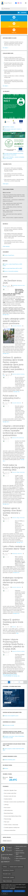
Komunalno (14, 325)
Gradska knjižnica (8, 799)
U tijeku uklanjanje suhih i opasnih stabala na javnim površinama (14, 321)
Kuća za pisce (7, 807)
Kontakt (17, 848)
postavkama (12, 888)
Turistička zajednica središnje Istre (11, 827)
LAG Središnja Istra (8, 810)
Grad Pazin (8, 3)
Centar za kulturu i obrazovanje (11, 824)
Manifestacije (15, 285)
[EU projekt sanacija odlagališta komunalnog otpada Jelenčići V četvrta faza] (14, 154)
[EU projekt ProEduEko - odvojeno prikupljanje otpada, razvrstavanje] (14, 157)
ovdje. (17, 633)
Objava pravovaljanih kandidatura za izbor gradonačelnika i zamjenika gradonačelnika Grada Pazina (13, 82)
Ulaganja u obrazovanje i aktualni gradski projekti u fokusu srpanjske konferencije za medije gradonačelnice (14, 431)
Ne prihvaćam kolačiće (19, 891)
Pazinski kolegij (7, 819)
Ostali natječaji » (6, 246)
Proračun (18, 860)
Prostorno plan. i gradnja (8, 877)
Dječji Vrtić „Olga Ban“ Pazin (10, 790)
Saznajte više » (6, 314)
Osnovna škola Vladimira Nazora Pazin (12, 816)
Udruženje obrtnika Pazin (9, 830)
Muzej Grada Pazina (8, 813)
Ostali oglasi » (6, 183)
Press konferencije (20, 437)
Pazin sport (6, 821)
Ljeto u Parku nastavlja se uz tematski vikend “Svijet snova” (14, 548)
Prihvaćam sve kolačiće (7, 891)
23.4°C (13, 779)
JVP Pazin (6, 804)
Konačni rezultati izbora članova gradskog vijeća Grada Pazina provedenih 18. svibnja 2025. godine (13, 72)
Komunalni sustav (7, 873)
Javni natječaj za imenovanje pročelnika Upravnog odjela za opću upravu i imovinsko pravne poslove (14, 175)
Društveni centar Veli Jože (10, 796)
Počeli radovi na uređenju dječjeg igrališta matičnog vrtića (14, 467)
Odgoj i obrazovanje (21, 472)
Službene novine (19, 850)
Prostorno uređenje (21, 651)
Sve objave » (5, 47)
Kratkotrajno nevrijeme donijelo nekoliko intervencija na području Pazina (13, 581)
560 (19, 682)
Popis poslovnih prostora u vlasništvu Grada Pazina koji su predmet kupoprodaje (14, 180)
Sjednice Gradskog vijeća (20, 853)
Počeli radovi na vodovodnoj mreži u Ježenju (11, 398)
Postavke (4, 893)
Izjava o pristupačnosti (21, 858)
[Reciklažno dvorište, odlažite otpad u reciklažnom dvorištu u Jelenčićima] (14, 135)
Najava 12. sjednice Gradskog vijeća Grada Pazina (13, 622)
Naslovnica (20, 285)
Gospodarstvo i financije (8, 870)
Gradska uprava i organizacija (16, 866)
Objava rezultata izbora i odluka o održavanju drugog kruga (14, 76)
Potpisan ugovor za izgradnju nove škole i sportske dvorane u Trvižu (12, 512)
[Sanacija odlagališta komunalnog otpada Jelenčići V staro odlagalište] (14, 146)
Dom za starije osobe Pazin (10, 793)
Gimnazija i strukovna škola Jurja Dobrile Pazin (14, 801)
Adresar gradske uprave (21, 846)
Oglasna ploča (19, 856)
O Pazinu (5, 866)
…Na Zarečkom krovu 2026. (12, 281)
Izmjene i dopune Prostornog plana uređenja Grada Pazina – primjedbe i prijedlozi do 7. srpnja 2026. (14, 644)
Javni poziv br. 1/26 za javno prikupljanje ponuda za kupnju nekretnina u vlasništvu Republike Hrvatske (13, 169)
